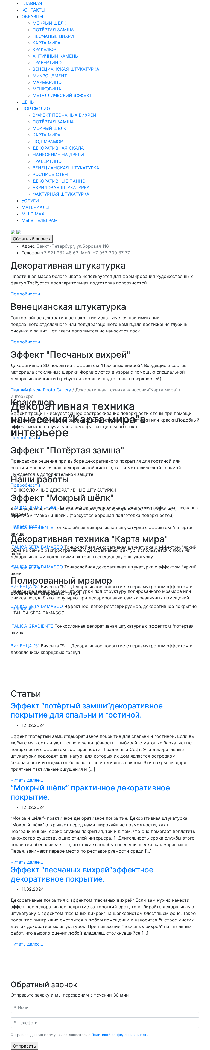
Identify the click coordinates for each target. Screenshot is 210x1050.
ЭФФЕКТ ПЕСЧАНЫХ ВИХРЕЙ (64, 115)
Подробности (25, 294)
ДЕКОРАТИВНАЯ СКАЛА (58, 148)
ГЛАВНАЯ (32, 3)
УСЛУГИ (30, 200)
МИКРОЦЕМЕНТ (50, 75)
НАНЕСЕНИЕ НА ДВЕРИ (58, 154)
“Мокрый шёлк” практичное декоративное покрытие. (90, 792)
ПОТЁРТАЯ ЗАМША (53, 29)
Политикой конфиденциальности (120, 1035)
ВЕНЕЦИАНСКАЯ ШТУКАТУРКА (66, 69)
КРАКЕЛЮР (44, 49)
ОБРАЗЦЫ (32, 16)
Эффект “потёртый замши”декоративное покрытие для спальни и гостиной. (87, 710)
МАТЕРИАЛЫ (35, 207)
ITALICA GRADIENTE (32, 527)
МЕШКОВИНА (47, 89)
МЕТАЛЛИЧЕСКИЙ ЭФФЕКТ (62, 95)
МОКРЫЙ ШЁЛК (49, 23)
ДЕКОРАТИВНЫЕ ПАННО (59, 181)
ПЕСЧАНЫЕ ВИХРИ (53, 36)
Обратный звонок (32, 238)
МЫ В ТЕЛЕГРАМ (40, 220)
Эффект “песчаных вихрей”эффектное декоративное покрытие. (82, 874)
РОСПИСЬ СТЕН (50, 174)
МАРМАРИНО (47, 82)
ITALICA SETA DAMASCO (37, 547)
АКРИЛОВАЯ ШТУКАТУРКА (61, 187)
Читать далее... (27, 780)
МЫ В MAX (33, 214)
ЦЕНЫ (28, 102)
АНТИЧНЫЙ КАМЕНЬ (55, 56)
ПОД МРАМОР (48, 141)
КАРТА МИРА (46, 42)
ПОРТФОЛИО (36, 108)
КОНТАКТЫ (33, 10)
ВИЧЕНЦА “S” (25, 586)
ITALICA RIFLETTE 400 (34, 507)
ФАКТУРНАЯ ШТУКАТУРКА (61, 194)
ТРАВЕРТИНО (47, 62)
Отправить (24, 1046)
